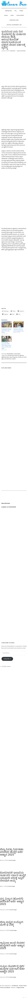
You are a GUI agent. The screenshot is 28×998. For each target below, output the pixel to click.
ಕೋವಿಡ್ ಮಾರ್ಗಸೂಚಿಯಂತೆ (13, 355)
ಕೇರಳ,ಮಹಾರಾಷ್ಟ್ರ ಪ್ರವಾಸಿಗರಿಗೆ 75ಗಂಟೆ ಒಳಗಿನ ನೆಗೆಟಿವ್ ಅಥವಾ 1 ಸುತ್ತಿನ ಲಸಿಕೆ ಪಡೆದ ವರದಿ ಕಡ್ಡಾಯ (6, 345)
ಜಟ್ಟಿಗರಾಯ (21, 355)
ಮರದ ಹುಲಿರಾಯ (7, 358)
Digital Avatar (20, 987)
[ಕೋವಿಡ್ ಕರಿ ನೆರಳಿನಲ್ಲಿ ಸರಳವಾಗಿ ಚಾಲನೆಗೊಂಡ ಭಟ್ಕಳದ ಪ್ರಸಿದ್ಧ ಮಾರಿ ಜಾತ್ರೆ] (18, 324)
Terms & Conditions (5, 987)
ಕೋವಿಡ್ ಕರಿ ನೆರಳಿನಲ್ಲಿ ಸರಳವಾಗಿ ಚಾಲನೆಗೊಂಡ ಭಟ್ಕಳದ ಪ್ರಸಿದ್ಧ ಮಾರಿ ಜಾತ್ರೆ (18, 329)
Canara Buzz (14, 3)
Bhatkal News (10, 353)
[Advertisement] (14, 70)
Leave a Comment (21, 50)
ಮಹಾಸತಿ (14, 358)
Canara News (17, 353)
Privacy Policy (23, 985)
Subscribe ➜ (7, 659)
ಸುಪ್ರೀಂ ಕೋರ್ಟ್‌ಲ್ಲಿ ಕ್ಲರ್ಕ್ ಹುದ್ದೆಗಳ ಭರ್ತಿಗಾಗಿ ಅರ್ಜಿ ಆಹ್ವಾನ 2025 (12, 969)
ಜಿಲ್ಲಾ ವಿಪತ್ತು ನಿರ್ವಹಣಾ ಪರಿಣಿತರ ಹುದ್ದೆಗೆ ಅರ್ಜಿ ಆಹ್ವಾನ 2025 (11, 852)
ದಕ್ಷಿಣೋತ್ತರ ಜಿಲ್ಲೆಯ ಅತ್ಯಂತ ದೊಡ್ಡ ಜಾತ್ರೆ (9, 357)
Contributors (15, 985)
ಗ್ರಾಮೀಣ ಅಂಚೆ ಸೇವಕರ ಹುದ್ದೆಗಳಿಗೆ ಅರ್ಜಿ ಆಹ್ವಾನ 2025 (12, 945)
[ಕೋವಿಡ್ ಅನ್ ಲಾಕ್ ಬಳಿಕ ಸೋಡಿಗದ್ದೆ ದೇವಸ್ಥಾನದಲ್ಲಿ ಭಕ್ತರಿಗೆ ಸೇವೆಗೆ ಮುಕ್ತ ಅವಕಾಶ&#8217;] (6, 324)
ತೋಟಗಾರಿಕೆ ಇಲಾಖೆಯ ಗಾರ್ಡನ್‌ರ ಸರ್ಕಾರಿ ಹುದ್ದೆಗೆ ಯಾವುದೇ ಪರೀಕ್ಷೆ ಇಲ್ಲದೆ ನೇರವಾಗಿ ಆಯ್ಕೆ (13, 876)
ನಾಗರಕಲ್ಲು (19, 357)
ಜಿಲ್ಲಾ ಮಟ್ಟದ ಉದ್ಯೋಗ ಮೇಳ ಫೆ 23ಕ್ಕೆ (11, 923)
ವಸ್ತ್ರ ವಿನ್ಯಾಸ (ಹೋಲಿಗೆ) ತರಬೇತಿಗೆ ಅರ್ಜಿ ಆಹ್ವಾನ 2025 (12, 901)
